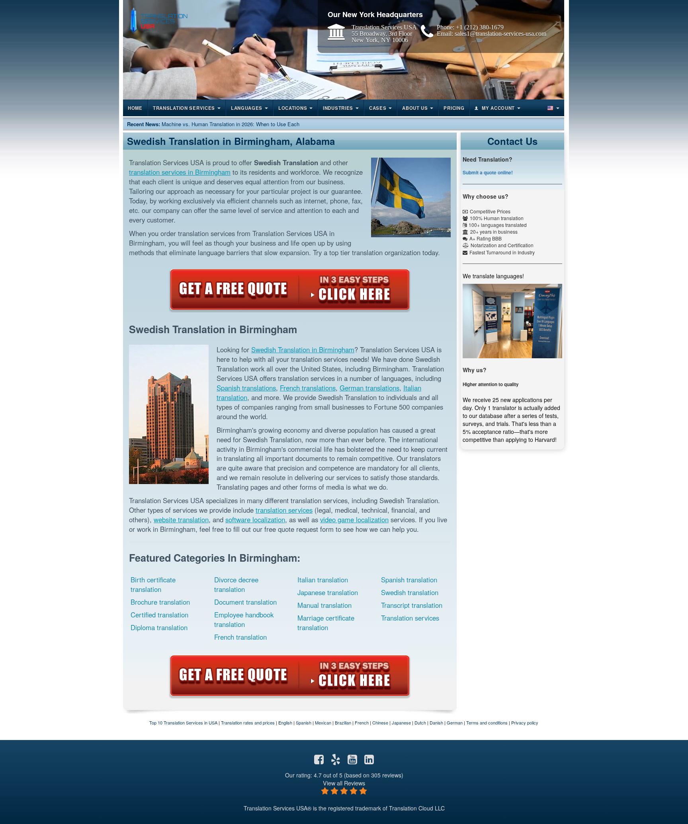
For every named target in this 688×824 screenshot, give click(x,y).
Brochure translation (160, 602)
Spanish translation (409, 579)
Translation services (410, 618)
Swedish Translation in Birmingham (302, 349)
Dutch (420, 722)
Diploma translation (159, 627)
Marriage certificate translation (325, 622)
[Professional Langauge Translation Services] (157, 18)
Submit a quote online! (488, 172)
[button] (552, 108)
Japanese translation (327, 592)
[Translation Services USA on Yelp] (335, 761)
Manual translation (324, 605)
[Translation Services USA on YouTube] (352, 761)
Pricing (454, 108)
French (362, 722)
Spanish (303, 722)
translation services (284, 510)
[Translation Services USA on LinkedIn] (369, 761)
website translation (181, 519)
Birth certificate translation (153, 584)
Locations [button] (292, 108)
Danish (436, 722)
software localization (255, 519)
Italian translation (322, 579)
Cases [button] (378, 108)
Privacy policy (524, 722)
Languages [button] (246, 108)
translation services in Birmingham (180, 172)
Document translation (245, 602)
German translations (369, 387)
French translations (308, 387)
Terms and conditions (487, 722)
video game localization (354, 519)
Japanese (401, 722)
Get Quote (289, 289)
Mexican (323, 722)
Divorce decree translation (236, 584)
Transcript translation (411, 605)
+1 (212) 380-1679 (480, 27)
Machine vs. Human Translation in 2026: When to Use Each (230, 124)
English (285, 722)
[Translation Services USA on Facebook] (319, 761)
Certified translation (159, 614)
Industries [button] (338, 108)
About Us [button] (415, 108)
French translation (240, 637)
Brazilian (343, 722)
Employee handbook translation (244, 619)
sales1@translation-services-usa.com (500, 33)
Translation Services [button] (184, 108)
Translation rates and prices (248, 722)
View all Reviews (344, 783)
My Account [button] (498, 108)
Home (135, 108)
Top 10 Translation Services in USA (183, 722)
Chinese (380, 722)
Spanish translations (246, 387)
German (455, 722)
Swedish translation (409, 592)
